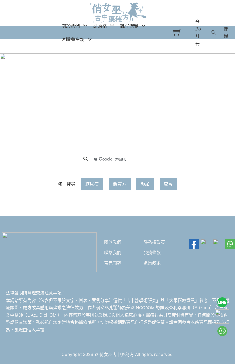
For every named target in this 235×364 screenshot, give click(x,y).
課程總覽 (129, 25)
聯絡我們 (112, 252)
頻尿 (145, 184)
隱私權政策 (154, 242)
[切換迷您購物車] (177, 32)
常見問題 (112, 262)
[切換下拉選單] (85, 25)
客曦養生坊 (73, 39)
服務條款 (152, 252)
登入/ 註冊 (198, 32)
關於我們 (112, 242)
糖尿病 (92, 184)
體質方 (119, 184)
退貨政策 (152, 262)
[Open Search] (213, 32)
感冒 (168, 184)
